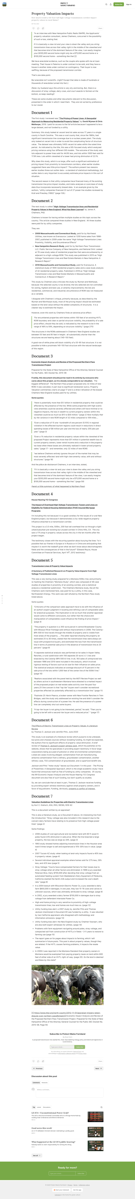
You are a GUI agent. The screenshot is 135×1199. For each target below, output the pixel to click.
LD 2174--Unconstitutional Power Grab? (50, 1113)
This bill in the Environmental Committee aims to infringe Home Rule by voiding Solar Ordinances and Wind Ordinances (56, 1116)
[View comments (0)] (38, 28)
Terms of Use (77, 1051)
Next (97, 1068)
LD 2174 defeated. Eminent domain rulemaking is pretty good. (53, 1131)
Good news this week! (42, 1128)
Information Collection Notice (67, 1053)
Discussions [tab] (46, 1107)
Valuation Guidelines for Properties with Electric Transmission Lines (62, 802)
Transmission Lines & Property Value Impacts (52, 566)
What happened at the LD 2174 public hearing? (53, 1142)
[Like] (33, 28)
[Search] (106, 4)
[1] (75, 56)
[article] (67, 1117)
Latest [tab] (39, 1107)
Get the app (77, 1190)
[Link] (28, 112)
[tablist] (40, 1083)
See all (35, 1155)
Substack (58, 1195)
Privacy (70, 1185)
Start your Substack (62, 1190)
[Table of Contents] (2, 599)
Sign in (128, 4)
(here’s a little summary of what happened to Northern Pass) (58, 486)
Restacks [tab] (44, 1083)
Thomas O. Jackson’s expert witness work (58, 746)
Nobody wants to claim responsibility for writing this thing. (52, 1145)
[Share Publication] (111, 4)
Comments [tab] (36, 1083)
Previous (39, 1068)
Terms (75, 1185)
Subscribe (118, 4)
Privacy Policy (82, 1053)
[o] (96, 1132)
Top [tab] (34, 1107)
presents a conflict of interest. (82, 789)
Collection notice (84, 1185)
